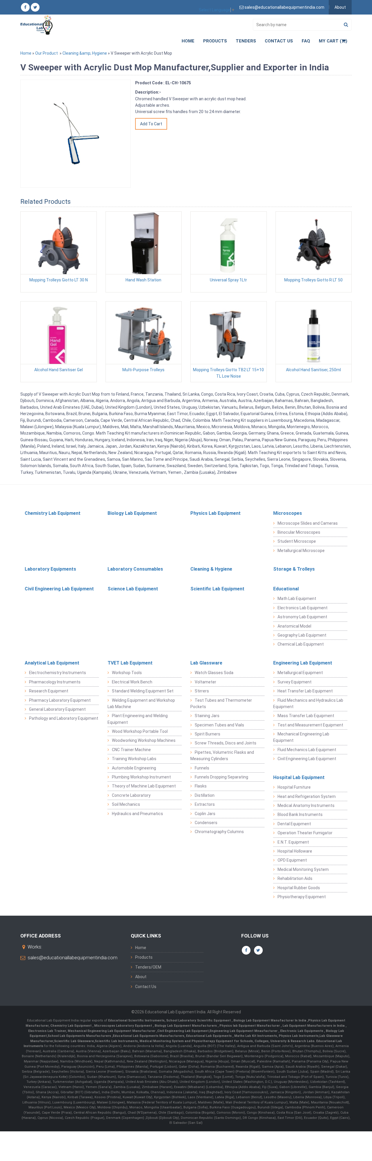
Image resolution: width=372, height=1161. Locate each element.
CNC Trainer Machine (131, 749)
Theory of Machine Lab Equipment (144, 786)
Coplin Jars (205, 813)
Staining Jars (207, 715)
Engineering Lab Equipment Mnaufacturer (244, 1031)
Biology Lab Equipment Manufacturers (186, 1026)
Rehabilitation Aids (295, 878)
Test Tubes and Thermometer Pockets (221, 703)
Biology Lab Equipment (132, 513)
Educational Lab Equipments (209, 1036)
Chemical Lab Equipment (301, 644)
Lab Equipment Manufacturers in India (314, 1026)
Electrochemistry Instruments (57, 672)
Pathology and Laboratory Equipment (63, 718)
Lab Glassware (206, 663)
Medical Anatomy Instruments (306, 805)
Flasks (201, 786)
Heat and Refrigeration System (307, 796)
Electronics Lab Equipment (303, 607)
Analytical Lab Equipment (52, 663)
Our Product (46, 53)
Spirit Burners (207, 734)
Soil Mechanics (126, 804)
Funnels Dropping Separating (221, 777)
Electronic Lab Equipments (301, 1031)
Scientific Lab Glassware (74, 1041)
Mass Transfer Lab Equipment (306, 715)
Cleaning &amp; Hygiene (84, 53)
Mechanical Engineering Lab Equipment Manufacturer (112, 1031)
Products (215, 41)
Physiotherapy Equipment (302, 896)
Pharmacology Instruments (55, 682)
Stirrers (202, 691)
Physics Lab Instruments (299, 1036)
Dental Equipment (294, 823)
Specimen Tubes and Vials (219, 725)
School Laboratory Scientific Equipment (199, 1020)
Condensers (206, 822)
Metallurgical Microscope (301, 550)
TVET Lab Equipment (130, 663)
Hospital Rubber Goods (299, 887)
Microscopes (287, 513)
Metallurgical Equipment (300, 672)
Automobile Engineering (134, 768)
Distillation (204, 795)
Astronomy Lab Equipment (302, 617)
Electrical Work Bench (132, 682)
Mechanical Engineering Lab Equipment (301, 737)
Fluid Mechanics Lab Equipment (307, 749)
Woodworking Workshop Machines (144, 740)
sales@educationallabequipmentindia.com (72, 957)
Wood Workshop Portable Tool (140, 731)
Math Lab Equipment (297, 598)
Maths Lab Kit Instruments (255, 1036)
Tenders (246, 41)
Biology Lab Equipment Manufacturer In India (270, 1020)
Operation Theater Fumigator (305, 832)
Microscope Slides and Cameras (308, 523)
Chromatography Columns (219, 831)
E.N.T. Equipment (293, 842)
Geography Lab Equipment (302, 635)
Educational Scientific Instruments (136, 1020)
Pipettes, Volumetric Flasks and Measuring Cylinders (222, 755)
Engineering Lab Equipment (302, 663)
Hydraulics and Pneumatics (137, 813)
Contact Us (279, 41)
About (340, 7)
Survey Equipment (295, 682)
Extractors (205, 804)
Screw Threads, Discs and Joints (225, 743)
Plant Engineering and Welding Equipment (138, 718)
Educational (286, 589)
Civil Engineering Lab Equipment (59, 589)
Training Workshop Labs (134, 758)
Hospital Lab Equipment (299, 777)
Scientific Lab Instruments (116, 1041)
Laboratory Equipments (50, 569)
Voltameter (205, 682)
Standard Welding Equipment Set (143, 691)
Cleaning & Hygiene (211, 569)
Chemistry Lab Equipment (53, 513)
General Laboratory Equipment (57, 709)
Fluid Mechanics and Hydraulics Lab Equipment (308, 703)
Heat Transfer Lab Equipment (305, 691)
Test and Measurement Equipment (310, 725)
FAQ (306, 41)
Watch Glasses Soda (214, 672)
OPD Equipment (292, 860)
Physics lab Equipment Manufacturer (250, 1026)
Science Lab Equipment (133, 589)
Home (188, 41)
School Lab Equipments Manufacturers (79, 1036)
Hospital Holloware (295, 851)
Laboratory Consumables (135, 569)
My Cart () (333, 41)
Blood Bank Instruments (300, 814)
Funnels (202, 768)
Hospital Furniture (294, 787)
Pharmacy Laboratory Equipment (60, 700)
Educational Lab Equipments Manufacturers (148, 1036)
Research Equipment (48, 691)
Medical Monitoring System (303, 869)
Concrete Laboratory (131, 795)
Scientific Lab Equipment (217, 589)
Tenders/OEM (148, 967)
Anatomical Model (294, 626)
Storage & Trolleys (294, 569)
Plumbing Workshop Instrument (141, 777)
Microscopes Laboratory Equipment (123, 1026)
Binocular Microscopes (299, 532)
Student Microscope (297, 541)
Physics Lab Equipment (215, 513)
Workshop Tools (127, 672)
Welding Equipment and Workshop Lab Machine (141, 703)
